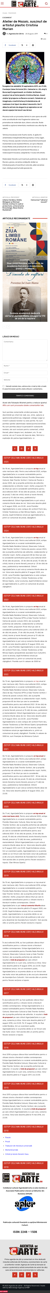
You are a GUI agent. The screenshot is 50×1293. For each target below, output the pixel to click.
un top (36, 469)
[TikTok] (28, 448)
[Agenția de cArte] (5, 33)
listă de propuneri (17, 960)
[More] (33, 45)
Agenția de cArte (16, 34)
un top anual (38, 756)
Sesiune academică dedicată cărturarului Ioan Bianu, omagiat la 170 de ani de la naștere (25, 316)
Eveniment (12, 13)
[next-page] (8, 326)
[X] (35, 448)
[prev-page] (4, 326)
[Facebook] (14, 448)
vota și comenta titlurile (31, 905)
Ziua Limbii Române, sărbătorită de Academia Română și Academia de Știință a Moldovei (25, 266)
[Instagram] (21, 448)
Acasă (5, 13)
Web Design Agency (16, 1288)
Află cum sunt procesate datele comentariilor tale (23, 405)
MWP (28, 1288)
